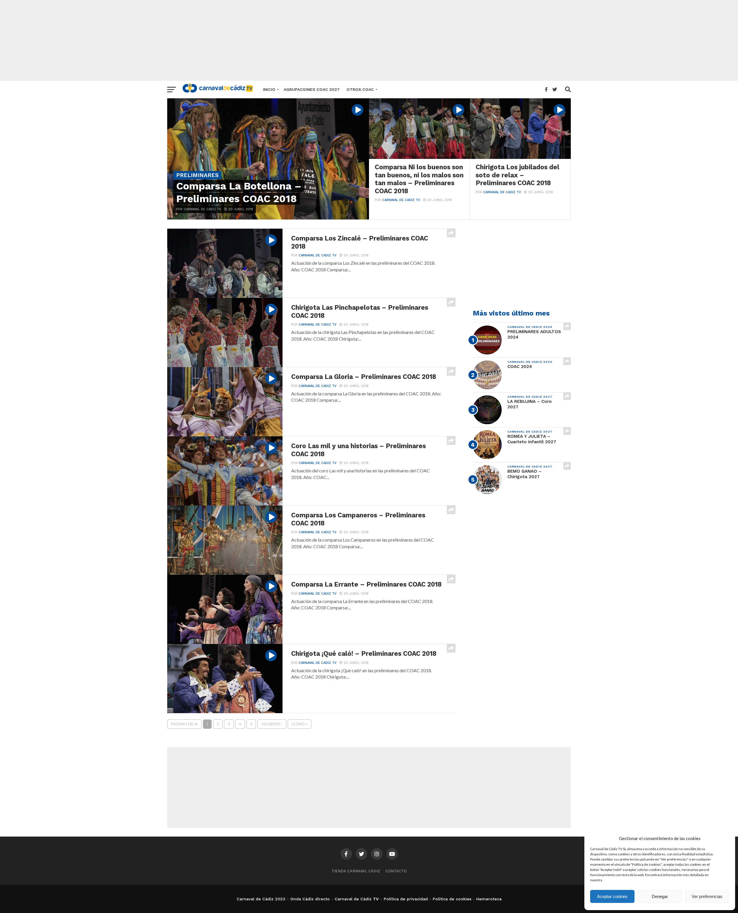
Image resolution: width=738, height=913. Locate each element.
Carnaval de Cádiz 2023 (261, 899)
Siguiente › (272, 724)
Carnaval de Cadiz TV (401, 200)
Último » (299, 724)
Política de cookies (452, 899)
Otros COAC (360, 89)
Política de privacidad (406, 899)
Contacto (396, 871)
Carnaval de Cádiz (353, 899)
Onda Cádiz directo (310, 899)
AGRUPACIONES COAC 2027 (312, 89)
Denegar (660, 896)
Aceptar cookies (612, 896)
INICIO (269, 89)
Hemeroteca (489, 899)
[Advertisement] (369, 40)
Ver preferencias (707, 896)
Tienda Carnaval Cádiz (356, 871)
